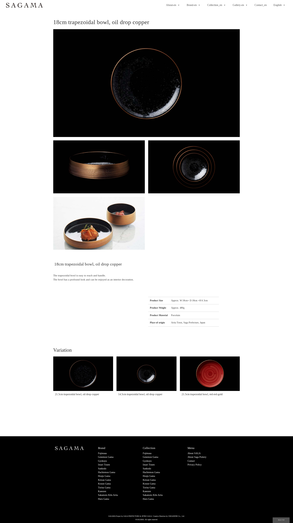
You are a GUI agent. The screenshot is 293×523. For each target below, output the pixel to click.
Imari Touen (104, 464)
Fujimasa (102, 453)
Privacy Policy (195, 464)
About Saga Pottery (197, 457)
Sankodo (102, 468)
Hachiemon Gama (106, 472)
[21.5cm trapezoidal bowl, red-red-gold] (210, 373)
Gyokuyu (102, 461)
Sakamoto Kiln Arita (108, 495)
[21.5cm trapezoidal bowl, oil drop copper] (83, 373)
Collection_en (214, 5)
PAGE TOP (281, 520)
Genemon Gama (105, 457)
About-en (171, 5)
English (278, 5)
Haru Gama (103, 499)
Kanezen (102, 491)
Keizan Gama (104, 480)
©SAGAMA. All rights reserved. (146, 519)
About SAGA (194, 453)
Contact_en (261, 5)
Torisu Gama (104, 487)
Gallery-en (238, 5)
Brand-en (192, 5)
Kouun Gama (104, 483)
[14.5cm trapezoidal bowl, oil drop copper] (146, 373)
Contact (191, 461)
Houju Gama (104, 476)
